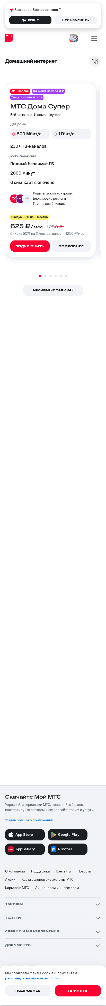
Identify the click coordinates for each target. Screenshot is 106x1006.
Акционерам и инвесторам (57, 888)
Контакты (63, 871)
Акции (10, 879)
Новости (84, 871)
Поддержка (40, 871)
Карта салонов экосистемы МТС (48, 879)
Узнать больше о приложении (29, 820)
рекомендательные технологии (32, 978)
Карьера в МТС (17, 888)
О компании (15, 871)
